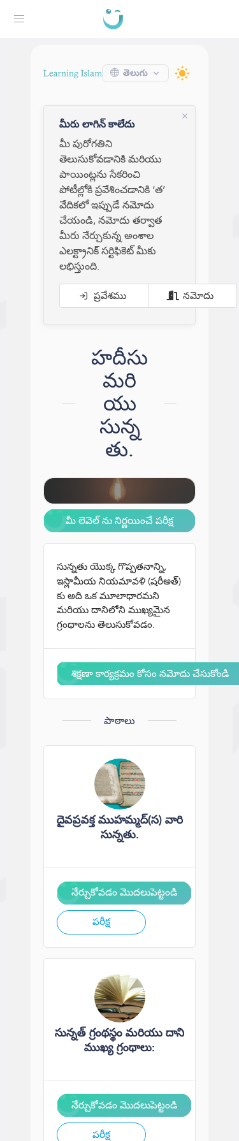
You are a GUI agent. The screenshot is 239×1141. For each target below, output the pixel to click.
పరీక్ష (103, 936)
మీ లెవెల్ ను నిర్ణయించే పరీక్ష (119, 520)
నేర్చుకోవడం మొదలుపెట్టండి (125, 907)
